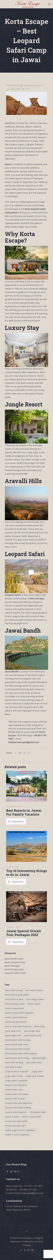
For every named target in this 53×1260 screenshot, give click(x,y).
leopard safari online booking (18, 1107)
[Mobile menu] (49, 4)
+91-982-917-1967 (28, 1189)
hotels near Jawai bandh (15, 1022)
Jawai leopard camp (32, 1035)
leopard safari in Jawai (15, 1098)
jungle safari (37, 1071)
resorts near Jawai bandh (16, 1121)
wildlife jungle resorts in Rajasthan (20, 1130)
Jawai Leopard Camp (14, 962)
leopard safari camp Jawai (16, 1094)
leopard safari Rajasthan (16, 1112)
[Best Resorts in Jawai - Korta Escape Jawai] (27, 4)
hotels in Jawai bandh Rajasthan (19, 1013)
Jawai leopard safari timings (17, 1058)
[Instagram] (28, 1250)
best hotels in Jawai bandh (16, 994)
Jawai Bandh (11, 671)
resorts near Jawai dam (15, 1125)
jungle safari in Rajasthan (16, 1080)
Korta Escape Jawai (14, 969)
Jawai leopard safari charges (17, 1049)
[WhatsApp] (21, 1250)
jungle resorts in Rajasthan (17, 1071)
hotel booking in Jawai (15, 1003)
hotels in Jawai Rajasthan (16, 1017)
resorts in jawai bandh (31, 1116)
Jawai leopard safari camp (16, 1044)
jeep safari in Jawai (13, 1067)
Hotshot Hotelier (31, 85)
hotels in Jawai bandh (14, 1008)
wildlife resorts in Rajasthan (17, 1134)
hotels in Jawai (33, 1003)
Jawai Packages (12, 965)
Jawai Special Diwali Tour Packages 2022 (23, 933)
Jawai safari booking (14, 1062)
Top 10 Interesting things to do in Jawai (26, 873)
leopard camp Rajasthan (16, 1085)
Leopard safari (13, 594)
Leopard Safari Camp (15, 972)
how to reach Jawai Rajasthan (18, 1026)
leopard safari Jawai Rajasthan (18, 1103)
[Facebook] (24, 1250)
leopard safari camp (14, 1089)
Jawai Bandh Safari (14, 958)
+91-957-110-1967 (33, 1186)
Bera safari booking (14, 990)
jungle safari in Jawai (35, 1076)
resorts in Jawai (12, 1116)
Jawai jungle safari (13, 1035)
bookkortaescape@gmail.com (28, 1193)
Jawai (8, 164)
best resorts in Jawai (14, 999)
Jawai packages (39, 1058)
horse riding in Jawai (34, 999)
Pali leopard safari (37, 1112)
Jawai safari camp (33, 1062)
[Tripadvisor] (32, 1250)
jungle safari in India (14, 1076)
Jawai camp (39, 1026)
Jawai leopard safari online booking (20, 1053)
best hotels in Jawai (33, 990)
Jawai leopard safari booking (17, 1040)
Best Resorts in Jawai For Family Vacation (23, 812)
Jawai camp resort (13, 1031)
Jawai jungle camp (32, 1031)
